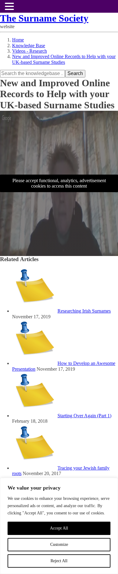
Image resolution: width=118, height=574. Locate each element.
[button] (10, 6)
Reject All (59, 561)
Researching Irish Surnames (84, 310)
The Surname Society (44, 18)
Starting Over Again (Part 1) (84, 415)
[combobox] (32, 73)
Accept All (59, 528)
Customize (59, 544)
